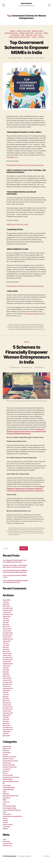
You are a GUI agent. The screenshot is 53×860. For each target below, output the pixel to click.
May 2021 (6, 696)
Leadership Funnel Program (34, 314)
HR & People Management (10, 781)
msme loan (29, 35)
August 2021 (6, 690)
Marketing (6, 793)
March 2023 (6, 651)
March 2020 (6, 725)
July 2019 (6, 733)
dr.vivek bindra (23, 326)
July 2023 (6, 643)
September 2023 (8, 639)
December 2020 (8, 707)
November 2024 (7, 610)
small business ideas (31, 329)
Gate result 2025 (8, 775)
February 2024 (7, 628)
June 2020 (6, 719)
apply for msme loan (13, 324)
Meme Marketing (20, 329)
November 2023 (7, 635)
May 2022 (6, 672)
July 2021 (6, 692)
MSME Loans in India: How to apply (17, 224)
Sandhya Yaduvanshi (17, 58)
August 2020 (7, 715)
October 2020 (7, 711)
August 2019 (6, 731)
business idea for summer (10, 761)
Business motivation (11, 33)
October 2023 (7, 637)
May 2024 (6, 622)
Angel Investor (7, 746)
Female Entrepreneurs (39, 528)
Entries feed (6, 841)
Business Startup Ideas (26, 33)
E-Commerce (7, 769)
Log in (4, 839)
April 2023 (6, 649)
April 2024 (6, 624)
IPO (4, 783)
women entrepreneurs (14, 534)
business (12, 31)
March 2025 (6, 606)
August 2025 (6, 600)
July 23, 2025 (29, 58)
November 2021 (7, 684)
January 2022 (7, 680)
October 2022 (7, 661)
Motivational (15, 35)
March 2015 (6, 735)
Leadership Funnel (8, 789)
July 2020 (6, 717)
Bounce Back (6, 752)
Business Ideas (36, 324)
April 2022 (6, 674)
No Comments (40, 58)
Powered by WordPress (24, 856)
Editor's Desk (16, 367)
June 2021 (6, 694)
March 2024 (6, 626)
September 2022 (8, 663)
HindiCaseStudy (7, 779)
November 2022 (7, 659)
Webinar (5, 828)
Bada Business (26, 3)
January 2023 (7, 655)
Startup (34, 37)
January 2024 (7, 631)
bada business (22, 324)
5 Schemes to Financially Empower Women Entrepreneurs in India (26, 354)
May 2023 (6, 647)
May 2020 (6, 721)
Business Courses (37, 31)
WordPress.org (7, 845)
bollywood (6, 750)
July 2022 (6, 668)
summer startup (7, 824)
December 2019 (7, 727)
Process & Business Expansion (12, 810)
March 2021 (6, 700)
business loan (7, 763)
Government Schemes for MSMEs (16, 327)
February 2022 (7, 678)
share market (7, 814)
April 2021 (6, 698)
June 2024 (6, 620)
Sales (40, 35)
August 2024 (6, 616)
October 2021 (7, 686)
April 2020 (6, 723)
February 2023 (7, 653)
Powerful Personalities (9, 806)
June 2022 (6, 670)
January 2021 (7, 705)
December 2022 (7, 657)
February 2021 (7, 702)
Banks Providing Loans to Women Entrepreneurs (20, 528)
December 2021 (7, 682)
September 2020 (8, 713)
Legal (4, 791)
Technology (6, 826)
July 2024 (6, 618)
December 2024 (7, 608)
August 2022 (6, 665)
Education (38, 33)
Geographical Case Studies (11, 777)
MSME (22, 35)
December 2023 (7, 633)
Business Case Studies (24, 31)
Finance (45, 33)
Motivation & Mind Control (10, 795)
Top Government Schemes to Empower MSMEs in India (26, 47)
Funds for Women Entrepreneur (28, 531)
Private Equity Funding (9, 808)
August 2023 (6, 641)
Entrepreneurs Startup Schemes (35, 326)
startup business (40, 329)
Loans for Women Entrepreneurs (35, 533)
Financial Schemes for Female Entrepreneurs (19, 529)
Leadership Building (9, 787)
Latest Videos (7, 785)
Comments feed (7, 843)
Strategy (41, 37)
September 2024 (8, 614)
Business (29, 324)
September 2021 (8, 688)
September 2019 (8, 729)
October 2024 (7, 612)
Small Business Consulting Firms (19, 37)
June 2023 (6, 645)
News (35, 35)
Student (5, 822)
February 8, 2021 (28, 367)
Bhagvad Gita (7, 748)
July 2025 (6, 602)
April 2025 (6, 604)
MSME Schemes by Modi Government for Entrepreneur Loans (24, 165)
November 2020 (8, 709)
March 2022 (6, 676)
